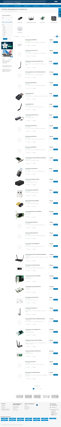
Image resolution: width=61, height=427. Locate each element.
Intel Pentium (12, 418)
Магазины (3, 406)
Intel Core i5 (36, 418)
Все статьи (10, 59)
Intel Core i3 (28, 418)
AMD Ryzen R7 (20, 420)
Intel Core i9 (53, 418)
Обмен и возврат (16, 409)
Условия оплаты (15, 406)
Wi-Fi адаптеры (19, 22)
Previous (14, 397)
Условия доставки (16, 407)
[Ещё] (54, 6)
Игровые (36, 420)
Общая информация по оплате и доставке (17, 404)
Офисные (44, 420)
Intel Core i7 (44, 418)
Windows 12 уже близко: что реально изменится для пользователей (6, 61)
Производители (27, 407)
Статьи (26, 405)
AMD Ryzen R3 (4, 420)
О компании (3, 405)
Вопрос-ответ (27, 406)
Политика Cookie (18, 2)
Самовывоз (15, 408)
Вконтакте (37, 405)
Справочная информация (29, 403)
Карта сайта (26, 409)
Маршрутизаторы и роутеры (31, 22)
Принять (56, 1)
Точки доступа (20, 32)
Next (59, 397)
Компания (3, 403)
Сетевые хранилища (53, 22)
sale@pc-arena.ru (54, 407)
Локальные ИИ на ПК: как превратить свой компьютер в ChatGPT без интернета (7, 70)
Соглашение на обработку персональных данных (5, 409)
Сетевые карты (42, 22)
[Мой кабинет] (58, 6)
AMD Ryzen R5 (12, 420)
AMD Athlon (20, 418)
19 (40, 388)
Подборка (28, 420)
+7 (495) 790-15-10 (54, 405)
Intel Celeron (4, 418)
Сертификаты (3, 407)
